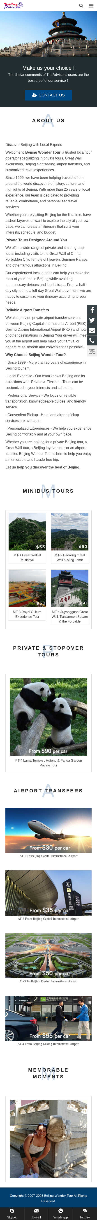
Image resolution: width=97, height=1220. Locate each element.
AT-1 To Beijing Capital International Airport (49, 856)
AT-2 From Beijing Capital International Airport (48, 918)
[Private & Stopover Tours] (48, 34)
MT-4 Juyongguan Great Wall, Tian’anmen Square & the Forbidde (70, 616)
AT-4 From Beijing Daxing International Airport (48, 1044)
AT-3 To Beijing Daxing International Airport (48, 981)
